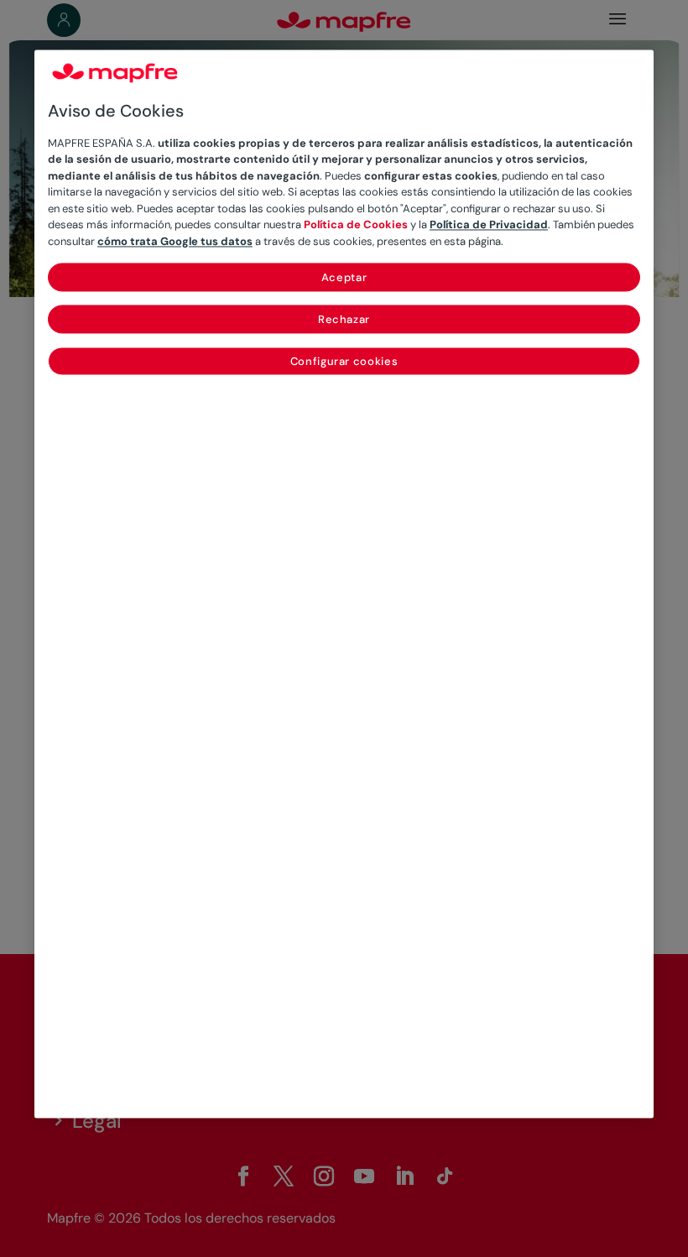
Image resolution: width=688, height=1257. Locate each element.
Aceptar (344, 278)
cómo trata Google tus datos (175, 241)
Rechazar (344, 320)
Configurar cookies (344, 362)
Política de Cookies (356, 225)
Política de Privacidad (489, 225)
